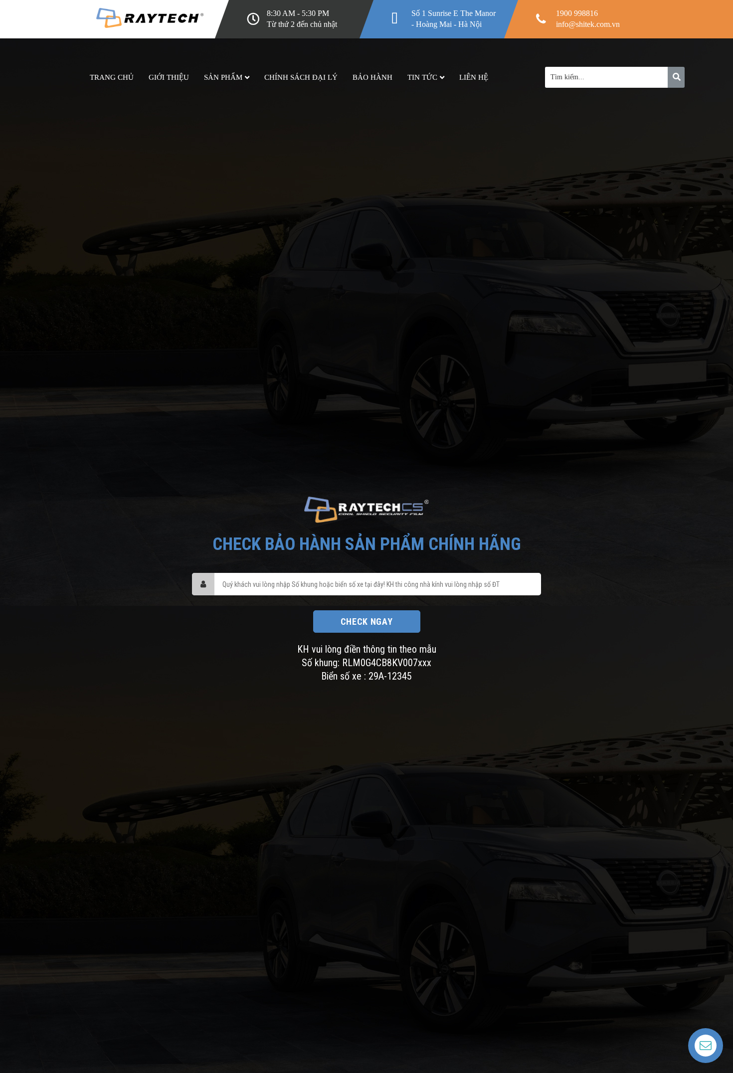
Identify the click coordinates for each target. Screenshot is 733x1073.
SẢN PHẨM (223, 77)
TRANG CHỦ (112, 77)
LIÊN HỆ (473, 77)
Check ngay (367, 621)
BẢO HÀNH (372, 77)
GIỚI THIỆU (169, 77)
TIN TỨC (422, 77)
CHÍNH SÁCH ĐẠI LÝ (301, 77)
